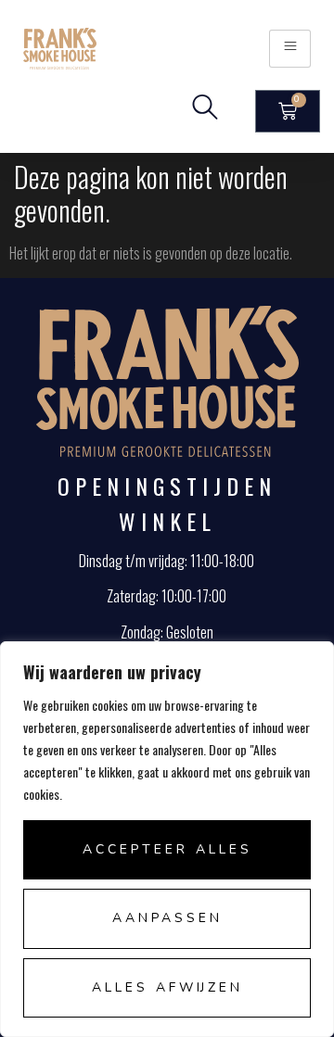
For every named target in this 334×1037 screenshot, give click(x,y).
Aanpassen (167, 918)
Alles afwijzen (167, 987)
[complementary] (167, 839)
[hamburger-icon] (290, 49)
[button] (205, 111)
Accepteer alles (167, 849)
